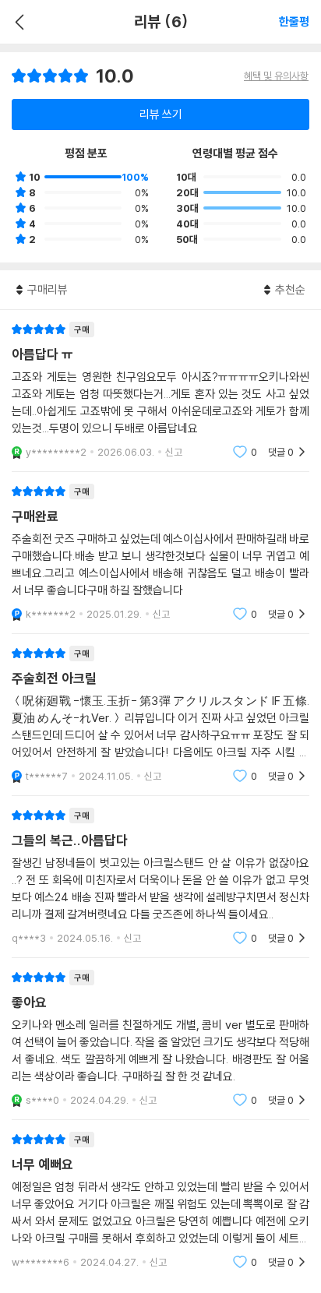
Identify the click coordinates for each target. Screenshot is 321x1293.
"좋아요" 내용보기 (160, 1038)
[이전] (17, 21)
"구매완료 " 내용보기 (160, 552)
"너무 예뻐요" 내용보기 (160, 1200)
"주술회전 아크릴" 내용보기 (160, 714)
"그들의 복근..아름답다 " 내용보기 (160, 876)
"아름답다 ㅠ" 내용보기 (160, 390)
